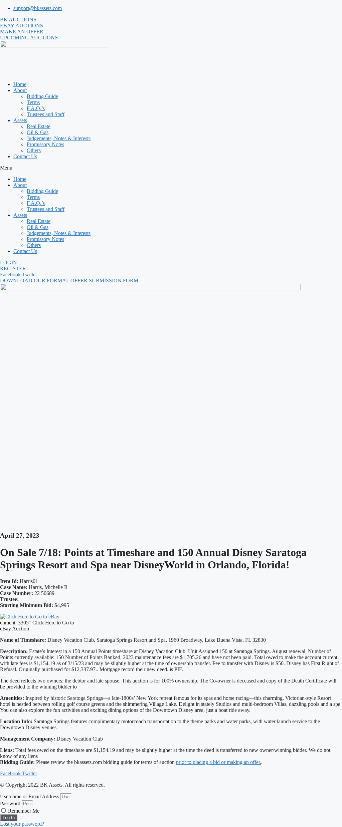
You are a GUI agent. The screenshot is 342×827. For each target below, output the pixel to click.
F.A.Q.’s (36, 108)
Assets (20, 120)
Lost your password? (22, 824)
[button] (171, 168)
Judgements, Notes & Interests (59, 138)
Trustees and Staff (45, 114)
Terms (33, 102)
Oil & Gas (37, 132)
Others (34, 150)
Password (10, 803)
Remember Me (23, 811)
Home (19, 84)
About (20, 90)
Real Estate (38, 126)
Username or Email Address (29, 796)
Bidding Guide (42, 96)
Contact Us (25, 156)
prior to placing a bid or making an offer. (218, 762)
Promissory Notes (45, 144)
